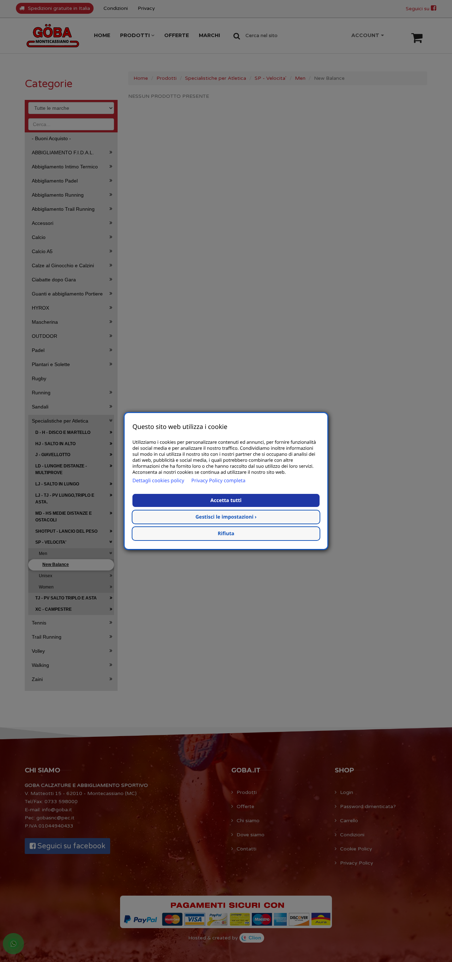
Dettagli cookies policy (158, 480)
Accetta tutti (226, 500)
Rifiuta (226, 533)
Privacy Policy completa (218, 480)
